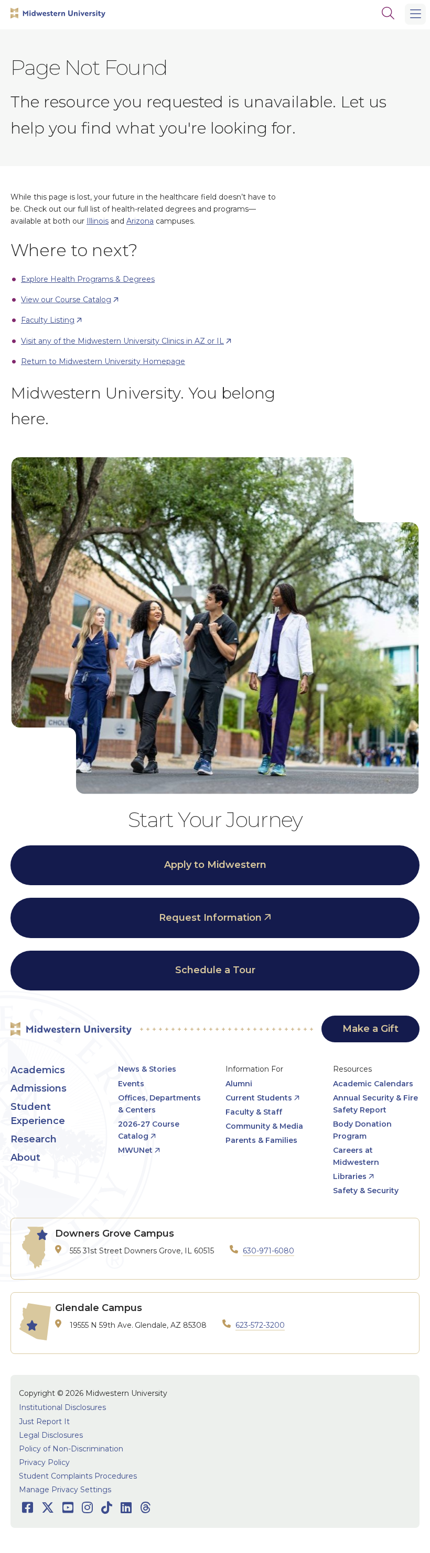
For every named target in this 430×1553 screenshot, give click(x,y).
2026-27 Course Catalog (148, 1130)
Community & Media (264, 1126)
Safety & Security (366, 1190)
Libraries (350, 1176)
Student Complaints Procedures (78, 1476)
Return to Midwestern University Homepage (103, 361)
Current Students (258, 1098)
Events (131, 1083)
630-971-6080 (268, 1250)
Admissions (38, 1088)
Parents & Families (261, 1140)
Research (33, 1139)
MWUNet (135, 1150)
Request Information (210, 917)
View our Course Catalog (66, 299)
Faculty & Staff (253, 1112)
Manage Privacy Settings (65, 1489)
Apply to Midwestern (215, 865)
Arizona (140, 221)
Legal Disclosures (51, 1435)
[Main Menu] (415, 14)
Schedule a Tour (215, 970)
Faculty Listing (47, 320)
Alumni (238, 1083)
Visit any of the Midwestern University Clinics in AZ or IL (122, 341)
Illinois (98, 221)
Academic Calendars (373, 1083)
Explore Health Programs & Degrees (88, 279)
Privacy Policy (44, 1462)
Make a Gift (370, 1028)
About (25, 1157)
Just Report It (44, 1421)
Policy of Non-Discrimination (71, 1448)
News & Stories (147, 1069)
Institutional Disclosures (62, 1407)
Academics (37, 1070)
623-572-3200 (260, 1325)
